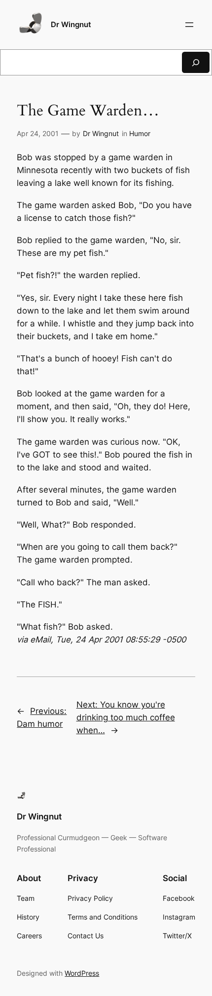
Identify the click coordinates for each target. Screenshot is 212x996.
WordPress (82, 973)
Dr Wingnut (71, 24)
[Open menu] (189, 25)
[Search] (196, 62)
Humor (139, 133)
